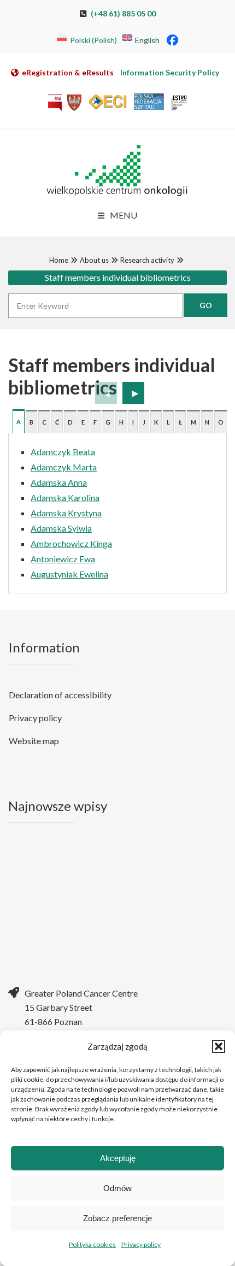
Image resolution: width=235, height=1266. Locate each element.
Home (58, 260)
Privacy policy (141, 1244)
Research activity (147, 260)
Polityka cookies (92, 1244)
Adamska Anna (59, 482)
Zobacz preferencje (117, 1218)
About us (94, 260)
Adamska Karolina (65, 497)
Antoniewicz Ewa (63, 558)
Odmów (117, 1188)
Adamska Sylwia (61, 528)
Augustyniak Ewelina (69, 574)
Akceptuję (118, 1158)
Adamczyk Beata (63, 451)
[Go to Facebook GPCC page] (172, 39)
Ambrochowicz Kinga (71, 543)
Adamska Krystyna (66, 513)
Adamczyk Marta (64, 467)
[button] (218, 1046)
